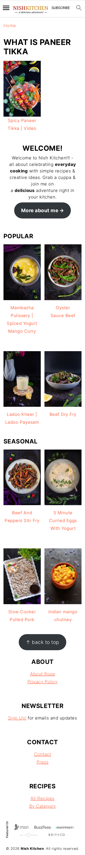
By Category (42, 806)
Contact (42, 754)
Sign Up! (17, 718)
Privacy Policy (42, 681)
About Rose (42, 673)
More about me (39, 210)
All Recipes (42, 798)
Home (9, 25)
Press (43, 762)
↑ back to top (42, 642)
